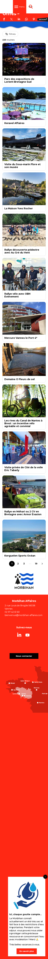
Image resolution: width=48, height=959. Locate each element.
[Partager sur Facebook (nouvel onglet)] (4, 19)
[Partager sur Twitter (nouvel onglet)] (11, 19)
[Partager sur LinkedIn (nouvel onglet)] (19, 19)
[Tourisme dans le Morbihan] (31, 6)
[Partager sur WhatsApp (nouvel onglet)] (26, 19)
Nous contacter (24, 656)
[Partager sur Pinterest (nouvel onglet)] (34, 19)
